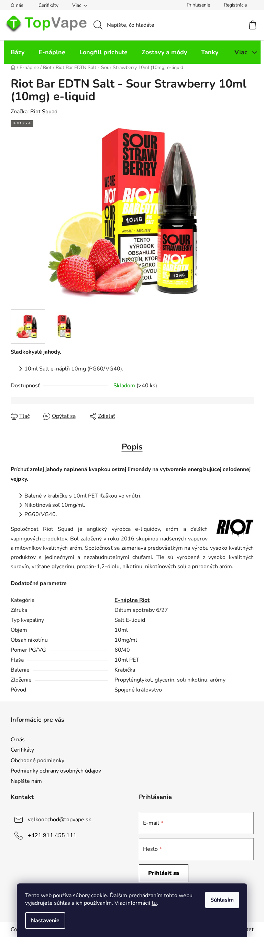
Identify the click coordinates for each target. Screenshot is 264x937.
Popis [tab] (132, 446)
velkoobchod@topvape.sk (59, 819)
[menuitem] (17, 52)
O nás (17, 5)
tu (154, 903)
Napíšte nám (26, 781)
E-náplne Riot (132, 600)
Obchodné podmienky (37, 760)
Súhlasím (222, 900)
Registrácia (235, 5)
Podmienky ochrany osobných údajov (56, 771)
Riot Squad (43, 111)
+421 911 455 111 (52, 835)
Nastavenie (45, 920)
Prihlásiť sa (163, 873)
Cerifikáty (48, 5)
